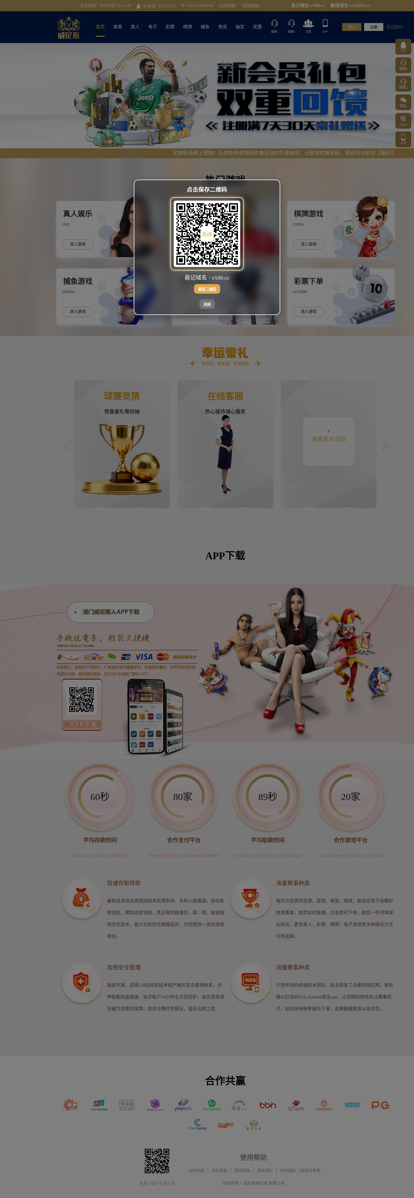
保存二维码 (207, 289)
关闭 (207, 304)
